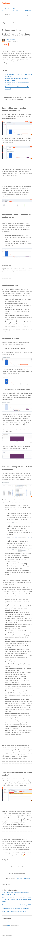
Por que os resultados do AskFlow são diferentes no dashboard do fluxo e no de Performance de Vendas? (17, 899)
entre (8, 925)
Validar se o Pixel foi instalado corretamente (15, 908)
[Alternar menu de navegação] (29, 3)
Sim (12, 870)
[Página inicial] (6, 3)
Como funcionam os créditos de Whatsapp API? (16, 905)
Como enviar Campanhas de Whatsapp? (14, 911)
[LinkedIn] (7, 860)
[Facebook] (2, 860)
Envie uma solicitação (23, 878)
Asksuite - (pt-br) (7, 935)
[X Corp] (5, 860)
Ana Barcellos (10, 39)
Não (22, 870)
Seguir (5, 44)
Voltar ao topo (6, 884)
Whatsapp (28, 10)
